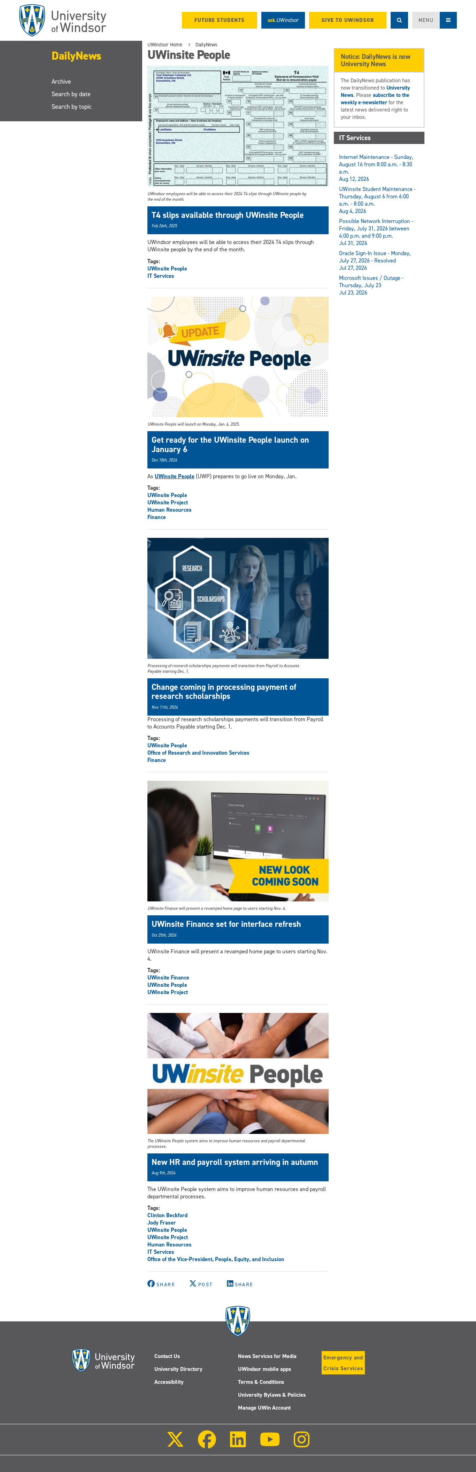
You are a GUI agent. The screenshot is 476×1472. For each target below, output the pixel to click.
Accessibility (169, 1382)
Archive (61, 81)
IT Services (160, 276)
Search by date (71, 94)
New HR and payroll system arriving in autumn (235, 1162)
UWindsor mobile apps (264, 1369)
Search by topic (72, 106)
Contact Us (167, 1356)
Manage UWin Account (264, 1407)
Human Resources (169, 509)
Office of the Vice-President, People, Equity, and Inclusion (215, 1259)
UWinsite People (167, 268)
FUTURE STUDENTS (219, 20)
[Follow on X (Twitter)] (175, 1444)
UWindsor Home (164, 44)
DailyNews (76, 55)
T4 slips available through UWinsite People (228, 215)
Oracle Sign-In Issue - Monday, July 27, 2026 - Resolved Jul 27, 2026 (375, 261)
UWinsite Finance (168, 977)
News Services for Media (267, 1356)
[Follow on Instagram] (301, 1444)
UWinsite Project (167, 502)
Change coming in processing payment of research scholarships (224, 691)
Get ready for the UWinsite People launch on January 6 (230, 444)
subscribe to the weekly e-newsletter (375, 98)
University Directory (178, 1369)
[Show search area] (399, 20)
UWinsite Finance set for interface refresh (226, 924)
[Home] (62, 20)
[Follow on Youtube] (269, 1444)
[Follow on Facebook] (207, 1444)
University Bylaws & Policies (272, 1394)
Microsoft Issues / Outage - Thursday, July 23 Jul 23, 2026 (371, 285)
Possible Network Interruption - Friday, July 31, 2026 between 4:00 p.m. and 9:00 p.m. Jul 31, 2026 (376, 232)
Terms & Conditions (261, 1382)
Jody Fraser (161, 1222)
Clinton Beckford (167, 1215)
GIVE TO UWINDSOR (348, 20)
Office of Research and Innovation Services (198, 752)
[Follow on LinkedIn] (237, 1444)
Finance (156, 517)
